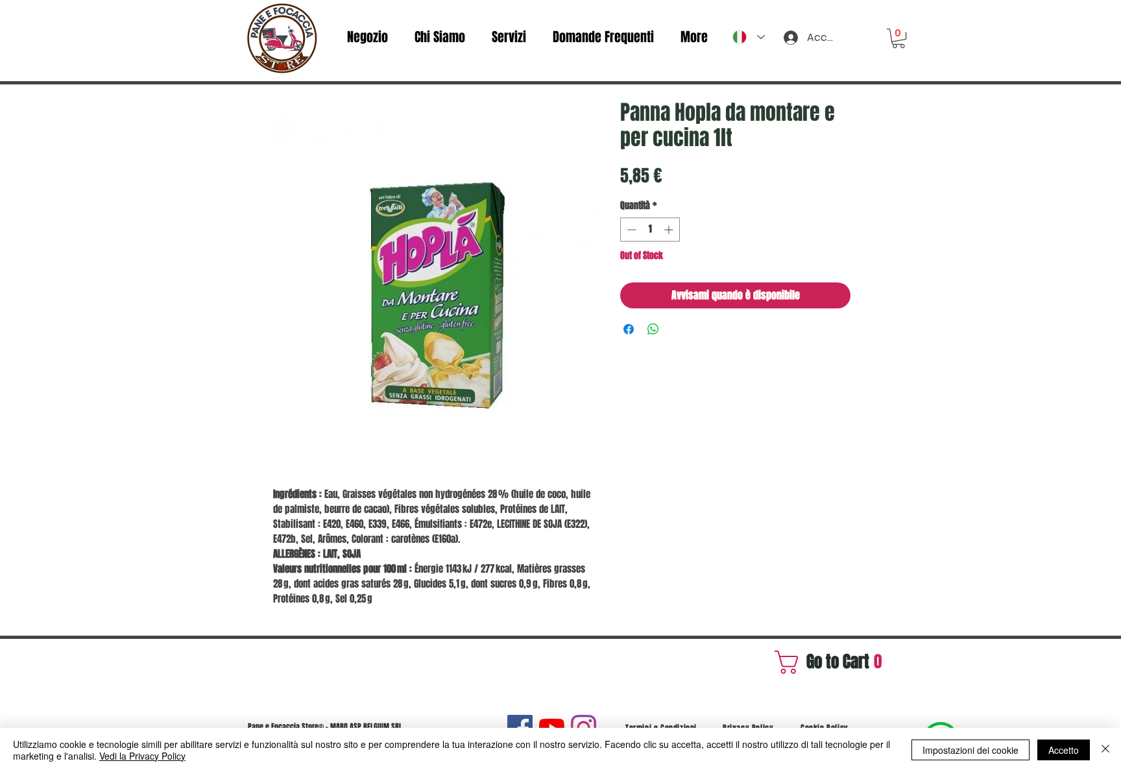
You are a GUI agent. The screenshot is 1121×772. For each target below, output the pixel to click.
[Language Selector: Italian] (749, 37)
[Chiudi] (1105, 750)
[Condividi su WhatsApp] (653, 329)
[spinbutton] (650, 229)
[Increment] (670, 229)
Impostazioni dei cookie (970, 749)
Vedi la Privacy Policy (142, 755)
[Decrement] (630, 229)
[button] (898, 38)
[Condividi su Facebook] (628, 329)
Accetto (1063, 749)
